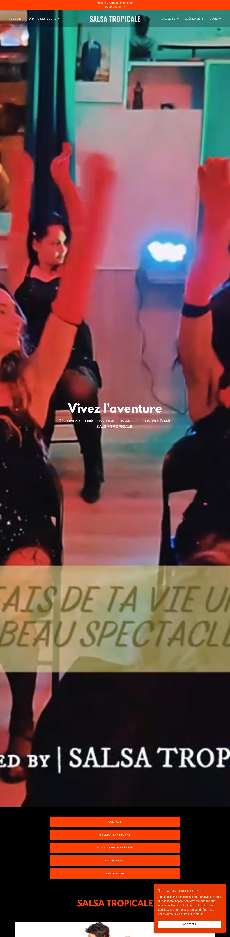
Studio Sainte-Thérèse (115, 847)
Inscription (115, 873)
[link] (115, 20)
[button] (43, 19)
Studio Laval (115, 860)
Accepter (189, 924)
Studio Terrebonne (115, 834)
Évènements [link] (194, 18)
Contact (115, 821)
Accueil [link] (15, 18)
